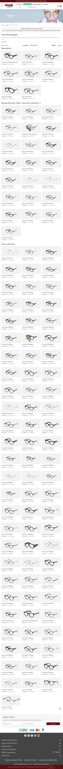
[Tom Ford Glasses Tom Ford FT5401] (31, 90)
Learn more (44, 766)
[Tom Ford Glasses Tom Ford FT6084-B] (51, 303)
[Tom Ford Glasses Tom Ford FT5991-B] (11, 459)
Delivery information (9, 740)
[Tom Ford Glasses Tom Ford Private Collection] (31, 614)
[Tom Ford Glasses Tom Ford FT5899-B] (11, 545)
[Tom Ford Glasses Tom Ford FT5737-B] (31, 73)
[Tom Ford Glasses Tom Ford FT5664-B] (11, 666)
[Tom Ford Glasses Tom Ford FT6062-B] (51, 372)
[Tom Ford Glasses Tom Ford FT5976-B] (11, 493)
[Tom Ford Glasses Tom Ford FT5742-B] (11, 631)
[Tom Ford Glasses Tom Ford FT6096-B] (51, 251)
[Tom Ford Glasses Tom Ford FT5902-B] (51, 528)
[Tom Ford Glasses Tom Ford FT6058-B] (11, 389)
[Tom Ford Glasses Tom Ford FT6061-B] (11, 355)
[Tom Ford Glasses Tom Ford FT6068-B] (31, 338)
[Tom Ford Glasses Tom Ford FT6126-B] (51, 179)
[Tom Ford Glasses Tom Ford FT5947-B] (31, 389)
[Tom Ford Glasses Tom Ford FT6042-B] (31, 441)
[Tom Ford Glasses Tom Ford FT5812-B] (31, 597)
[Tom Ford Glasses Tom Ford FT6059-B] (51, 355)
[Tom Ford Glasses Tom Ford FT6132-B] (31, 162)
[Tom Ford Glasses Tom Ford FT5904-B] (51, 510)
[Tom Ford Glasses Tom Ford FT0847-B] (11, 648)
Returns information (9, 743)
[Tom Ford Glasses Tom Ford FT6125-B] (11, 197)
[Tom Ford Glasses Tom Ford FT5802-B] (51, 597)
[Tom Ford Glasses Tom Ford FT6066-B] (51, 338)
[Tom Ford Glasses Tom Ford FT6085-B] (31, 303)
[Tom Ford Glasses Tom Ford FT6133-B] (11, 162)
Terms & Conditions (9, 749)
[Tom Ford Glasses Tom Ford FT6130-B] (11, 179)
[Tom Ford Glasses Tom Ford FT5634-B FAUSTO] (11, 56)
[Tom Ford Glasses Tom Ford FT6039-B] (11, 424)
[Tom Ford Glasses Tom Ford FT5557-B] (11, 683)
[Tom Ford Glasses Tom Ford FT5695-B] (31, 631)
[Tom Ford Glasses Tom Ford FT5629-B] (11, 338)
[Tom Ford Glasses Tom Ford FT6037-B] (51, 424)
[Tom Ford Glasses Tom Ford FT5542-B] (51, 666)
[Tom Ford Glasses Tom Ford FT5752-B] (51, 73)
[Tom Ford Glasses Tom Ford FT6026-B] (51, 441)
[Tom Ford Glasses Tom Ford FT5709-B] (31, 648)
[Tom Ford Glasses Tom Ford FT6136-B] (11, 145)
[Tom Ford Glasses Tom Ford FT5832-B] (31, 493)
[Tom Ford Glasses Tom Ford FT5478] (51, 683)
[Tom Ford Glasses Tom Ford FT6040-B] (51, 407)
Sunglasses (33, 45)
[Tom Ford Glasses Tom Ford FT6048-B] (11, 407)
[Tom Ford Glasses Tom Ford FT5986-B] (51, 459)
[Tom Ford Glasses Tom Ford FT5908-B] (31, 528)
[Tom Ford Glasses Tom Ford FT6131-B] (51, 162)
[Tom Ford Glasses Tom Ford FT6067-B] (11, 372)
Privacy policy (30, 760)
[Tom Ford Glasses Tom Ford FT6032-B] (31, 407)
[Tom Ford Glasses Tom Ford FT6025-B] (51, 56)
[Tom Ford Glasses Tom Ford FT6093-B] (31, 269)
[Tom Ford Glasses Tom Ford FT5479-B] (11, 127)
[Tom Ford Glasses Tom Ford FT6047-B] (31, 424)
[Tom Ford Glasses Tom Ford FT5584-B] (11, 73)
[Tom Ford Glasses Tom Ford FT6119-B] (51, 214)
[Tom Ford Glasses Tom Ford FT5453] (11, 700)
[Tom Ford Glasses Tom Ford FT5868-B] (11, 579)
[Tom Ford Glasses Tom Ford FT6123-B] (51, 197)
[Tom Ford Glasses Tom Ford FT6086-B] (11, 303)
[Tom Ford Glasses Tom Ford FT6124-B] (31, 197)
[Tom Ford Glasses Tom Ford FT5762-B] (51, 614)
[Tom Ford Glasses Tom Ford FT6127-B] (31, 179)
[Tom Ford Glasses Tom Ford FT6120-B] (31, 214)
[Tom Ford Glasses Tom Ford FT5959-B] (11, 510)
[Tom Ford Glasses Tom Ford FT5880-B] (51, 562)
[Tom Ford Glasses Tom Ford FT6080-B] (51, 320)
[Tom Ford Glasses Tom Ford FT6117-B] (11, 251)
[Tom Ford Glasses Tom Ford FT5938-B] (51, 389)
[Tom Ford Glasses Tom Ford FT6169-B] (31, 110)
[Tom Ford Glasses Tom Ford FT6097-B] (31, 251)
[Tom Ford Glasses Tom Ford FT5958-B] (31, 545)
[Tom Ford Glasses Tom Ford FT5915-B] (11, 528)
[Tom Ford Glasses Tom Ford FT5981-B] (31, 476)
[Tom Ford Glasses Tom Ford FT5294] (31, 56)
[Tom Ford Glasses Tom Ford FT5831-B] (51, 579)
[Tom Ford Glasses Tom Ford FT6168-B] (11, 110)
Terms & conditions (13, 760)
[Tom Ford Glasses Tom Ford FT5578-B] (31, 666)
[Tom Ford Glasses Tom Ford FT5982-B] (11, 476)
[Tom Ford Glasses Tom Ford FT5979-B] (51, 476)
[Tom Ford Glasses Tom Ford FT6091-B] (11, 286)
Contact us (6, 755)
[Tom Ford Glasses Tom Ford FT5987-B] (31, 459)
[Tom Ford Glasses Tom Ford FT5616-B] (51, 631)
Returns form (7, 746)
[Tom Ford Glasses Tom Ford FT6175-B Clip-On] (31, 127)
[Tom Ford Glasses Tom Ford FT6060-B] (31, 355)
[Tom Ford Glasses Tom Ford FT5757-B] (11, 614)
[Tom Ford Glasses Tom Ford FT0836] (11, 90)
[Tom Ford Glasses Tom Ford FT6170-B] (51, 110)
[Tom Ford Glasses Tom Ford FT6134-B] (51, 145)
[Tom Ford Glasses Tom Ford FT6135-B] (31, 145)
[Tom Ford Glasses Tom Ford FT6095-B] (11, 269)
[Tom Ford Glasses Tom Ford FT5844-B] (11, 597)
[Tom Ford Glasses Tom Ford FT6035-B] (11, 441)
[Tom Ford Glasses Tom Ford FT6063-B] (31, 372)
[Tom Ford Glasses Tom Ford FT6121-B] (11, 214)
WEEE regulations (8, 752)
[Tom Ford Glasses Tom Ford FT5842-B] (31, 579)
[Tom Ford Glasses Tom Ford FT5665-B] (51, 648)
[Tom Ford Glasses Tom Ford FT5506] (31, 683)
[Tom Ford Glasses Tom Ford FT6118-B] (11, 231)
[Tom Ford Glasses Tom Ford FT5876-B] (51, 545)
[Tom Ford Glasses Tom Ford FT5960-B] (51, 493)
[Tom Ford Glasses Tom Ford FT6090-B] (31, 286)
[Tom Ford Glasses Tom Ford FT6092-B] (51, 269)
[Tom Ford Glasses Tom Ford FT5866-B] (11, 562)
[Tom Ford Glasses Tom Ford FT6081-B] (31, 320)
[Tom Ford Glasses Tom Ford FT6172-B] (51, 127)
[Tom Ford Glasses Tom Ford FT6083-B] (11, 320)
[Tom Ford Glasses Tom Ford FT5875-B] (31, 562)
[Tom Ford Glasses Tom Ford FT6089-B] (51, 286)
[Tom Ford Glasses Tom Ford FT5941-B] (31, 510)
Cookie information (48, 760)
